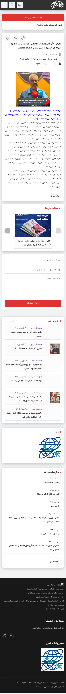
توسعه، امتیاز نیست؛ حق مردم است (26, 380)
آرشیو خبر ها (9, 320)
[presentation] (58, 230)
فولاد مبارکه (54, 196)
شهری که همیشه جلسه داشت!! (49, 25)
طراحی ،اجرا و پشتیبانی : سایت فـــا (49, 686)
